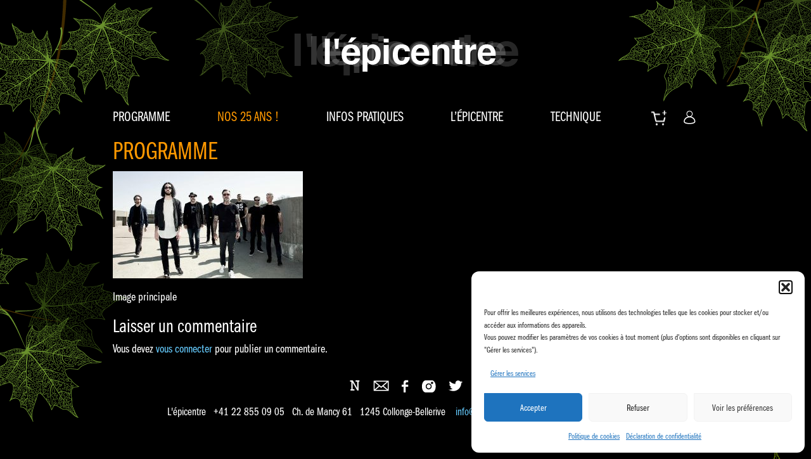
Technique (576, 116)
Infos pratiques (365, 116)
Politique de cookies (594, 436)
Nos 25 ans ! (248, 116)
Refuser (638, 407)
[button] (785, 287)
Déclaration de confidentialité (663, 436)
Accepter (533, 407)
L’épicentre (476, 116)
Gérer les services (512, 373)
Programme (141, 116)
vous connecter (184, 349)
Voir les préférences (742, 407)
